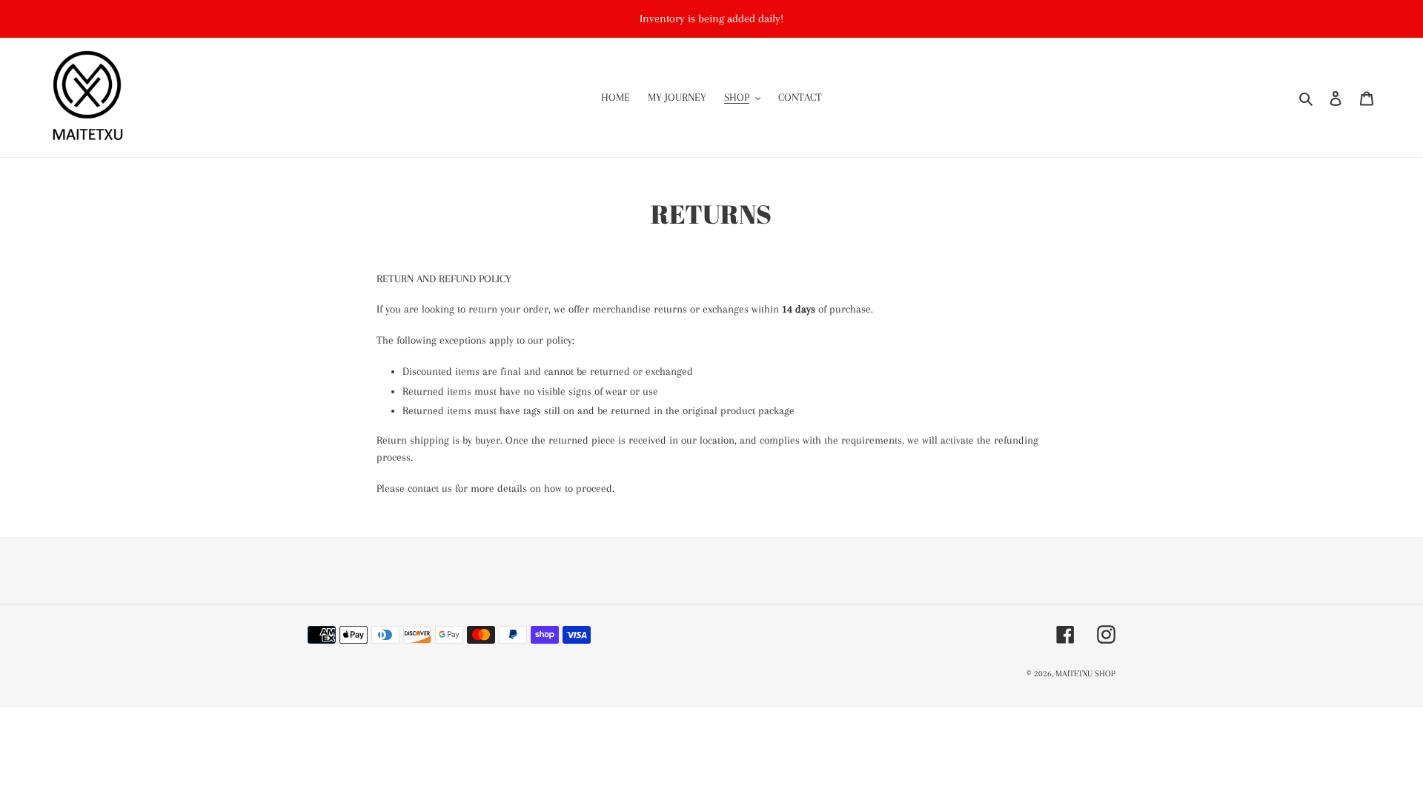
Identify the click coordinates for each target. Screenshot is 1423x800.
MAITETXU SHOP (1085, 674)
